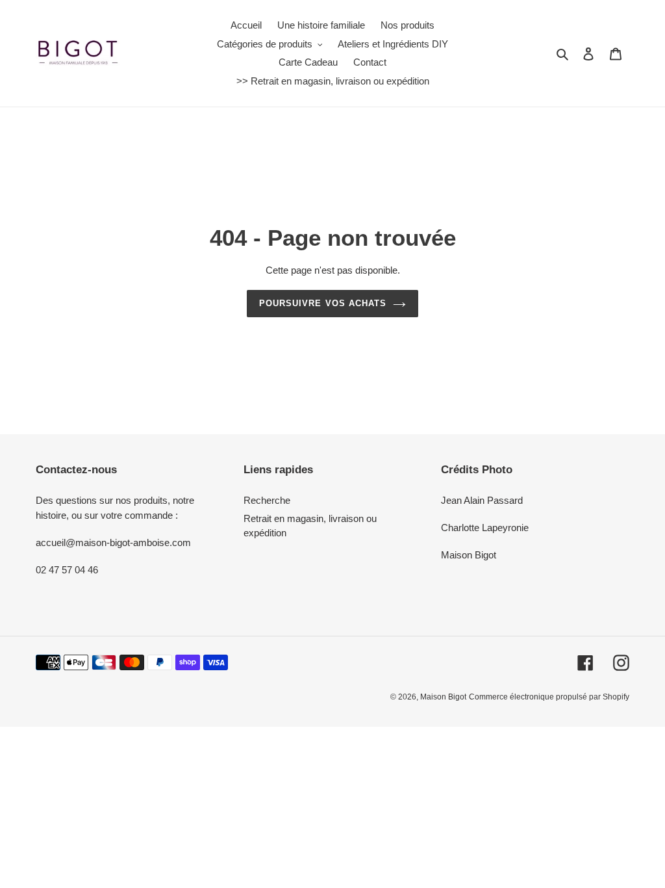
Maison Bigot (443, 696)
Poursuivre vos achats (322, 303)
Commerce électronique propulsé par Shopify (549, 696)
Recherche (267, 500)
